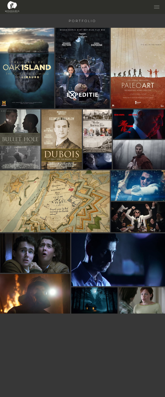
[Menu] (156, 7)
